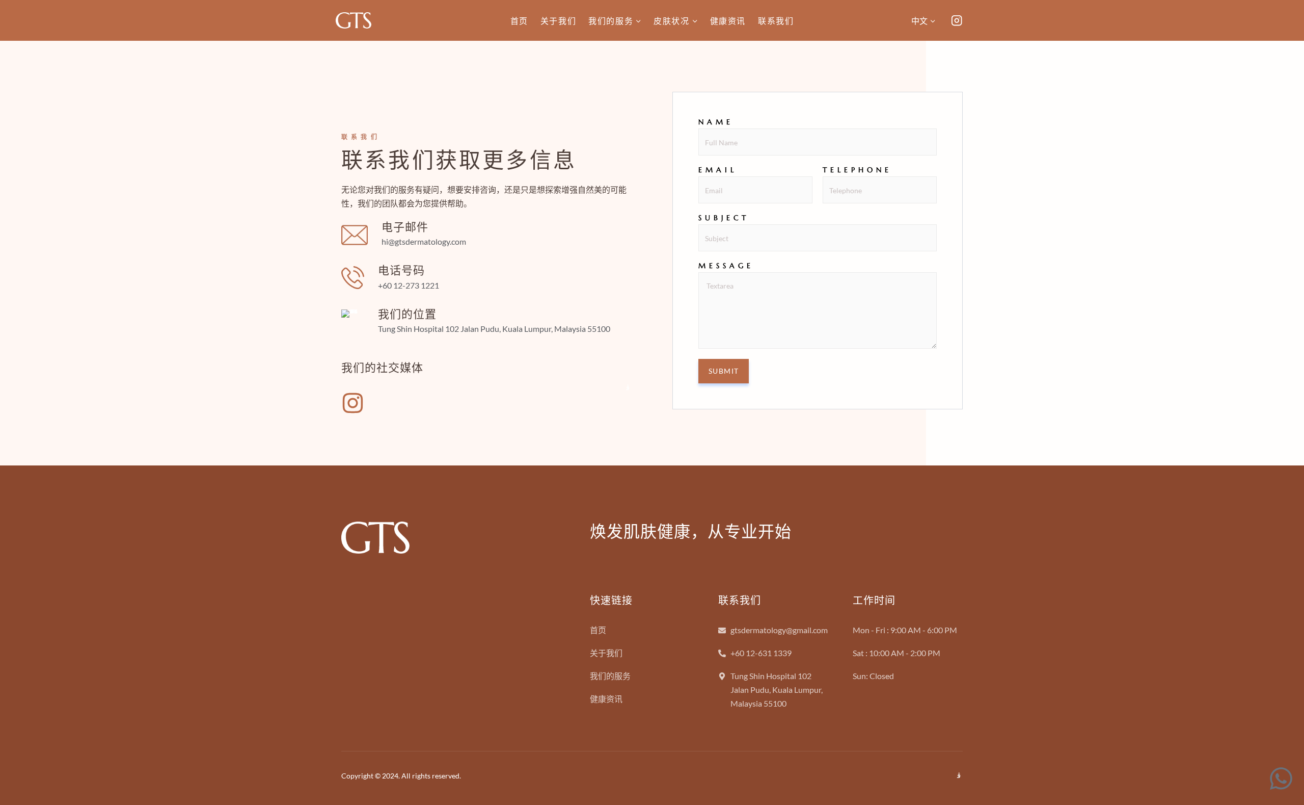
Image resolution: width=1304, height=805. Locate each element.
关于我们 (558, 20)
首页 (519, 20)
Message (726, 266)
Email (717, 170)
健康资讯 (728, 20)
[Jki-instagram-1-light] (628, 388)
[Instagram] (956, 20)
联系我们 (776, 20)
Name (716, 122)
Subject (723, 218)
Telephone (857, 170)
